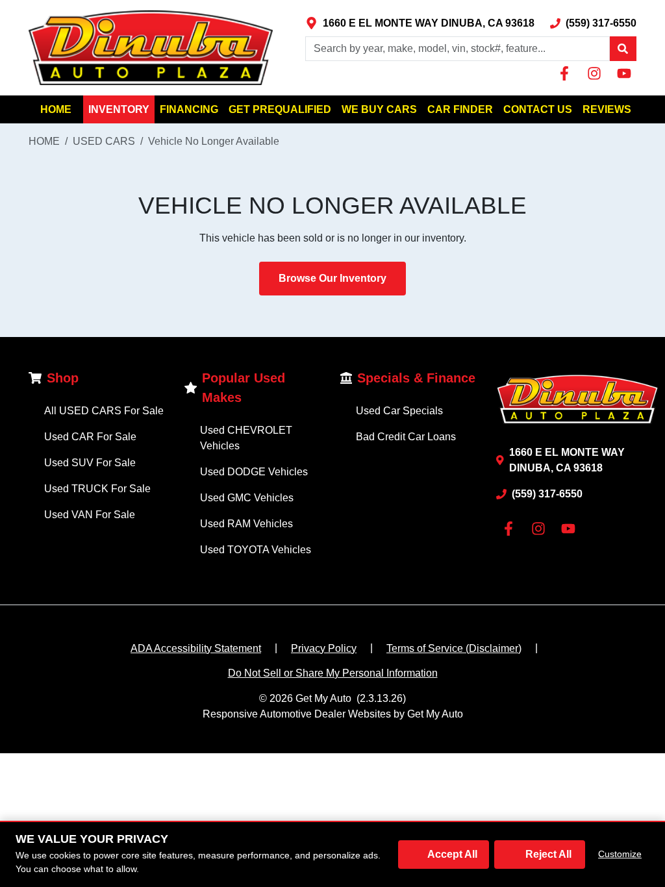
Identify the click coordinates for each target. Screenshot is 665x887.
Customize (620, 854)
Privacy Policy (324, 648)
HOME (55, 109)
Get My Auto (323, 698)
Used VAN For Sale (89, 514)
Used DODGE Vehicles (254, 471)
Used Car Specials (399, 410)
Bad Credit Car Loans (406, 436)
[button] (622, 48)
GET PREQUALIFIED (280, 109)
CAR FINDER (460, 109)
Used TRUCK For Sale (97, 488)
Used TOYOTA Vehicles (255, 549)
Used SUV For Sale (90, 462)
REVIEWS (607, 109)
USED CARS (104, 141)
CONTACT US (537, 109)
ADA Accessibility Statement (196, 648)
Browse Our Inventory (332, 278)
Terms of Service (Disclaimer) (453, 648)
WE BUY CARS (379, 109)
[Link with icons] (567, 73)
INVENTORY (118, 109)
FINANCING (189, 109)
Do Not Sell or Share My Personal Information (333, 673)
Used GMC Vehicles (247, 497)
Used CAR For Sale (90, 436)
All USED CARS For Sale (104, 410)
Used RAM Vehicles (246, 523)
